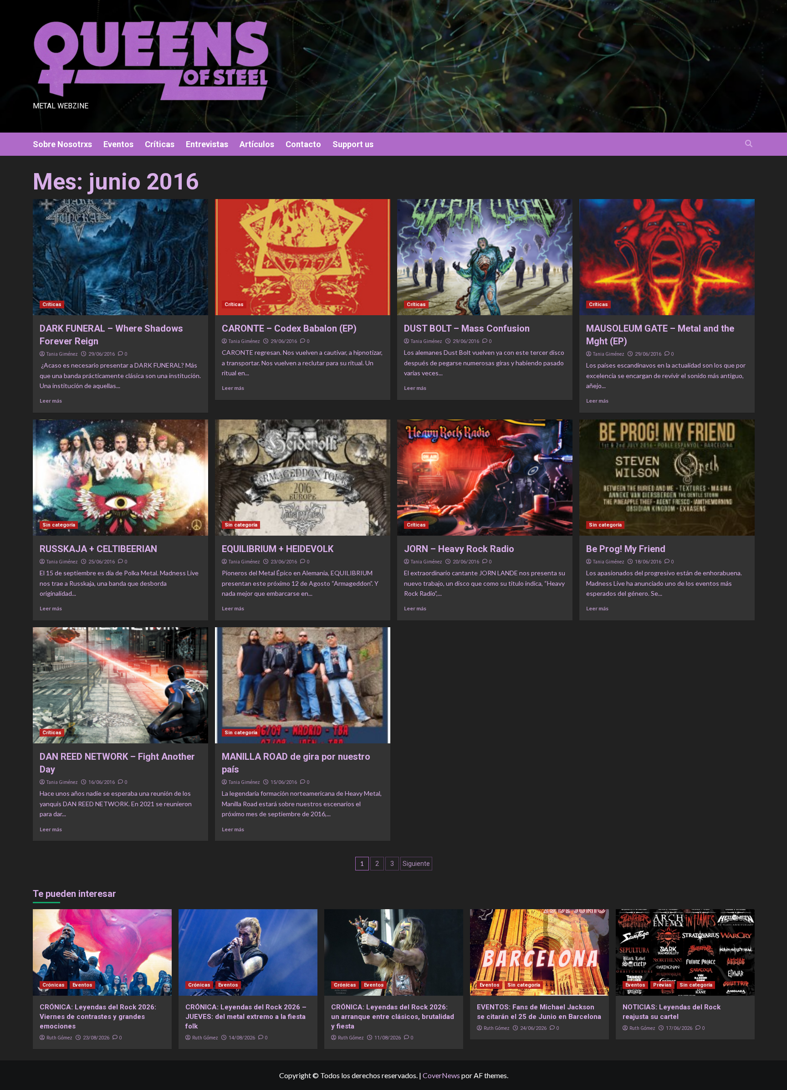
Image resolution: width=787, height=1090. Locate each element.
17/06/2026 (679, 1028)
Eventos (118, 144)
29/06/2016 (101, 354)
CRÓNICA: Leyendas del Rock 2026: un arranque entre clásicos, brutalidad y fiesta (392, 1016)
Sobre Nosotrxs (62, 144)
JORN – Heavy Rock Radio (459, 548)
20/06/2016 (466, 562)
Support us (352, 144)
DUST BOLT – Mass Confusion (467, 328)
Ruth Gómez (59, 1037)
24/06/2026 (533, 1028)
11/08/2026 (387, 1038)
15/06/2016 (284, 782)
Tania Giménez (62, 354)
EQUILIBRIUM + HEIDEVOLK (277, 548)
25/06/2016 (101, 562)
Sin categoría (58, 525)
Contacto (303, 144)
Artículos (257, 144)
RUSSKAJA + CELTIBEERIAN (98, 548)
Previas (662, 985)
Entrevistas (207, 144)
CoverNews (441, 1075)
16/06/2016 (101, 782)
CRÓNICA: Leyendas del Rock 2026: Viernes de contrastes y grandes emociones (98, 1016)
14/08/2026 (242, 1038)
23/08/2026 (96, 1038)
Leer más (51, 400)
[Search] (749, 144)
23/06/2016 (284, 562)
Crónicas (53, 985)
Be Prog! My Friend (625, 548)
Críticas (159, 144)
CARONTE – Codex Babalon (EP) (289, 328)
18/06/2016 (648, 562)
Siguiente (416, 863)
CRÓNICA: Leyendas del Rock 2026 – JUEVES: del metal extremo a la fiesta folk (246, 1016)
